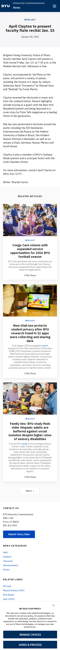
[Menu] (54, 6)
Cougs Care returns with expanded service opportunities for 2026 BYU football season (30, 251)
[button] (53, 605)
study (24, 443)
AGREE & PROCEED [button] (30, 644)
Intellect (30, 20)
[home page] (5, 6)
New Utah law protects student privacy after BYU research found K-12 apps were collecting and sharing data (30, 333)
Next (29, 490)
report (45, 345)
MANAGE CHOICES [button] (30, 634)
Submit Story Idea (19, 534)
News (16, 7)
